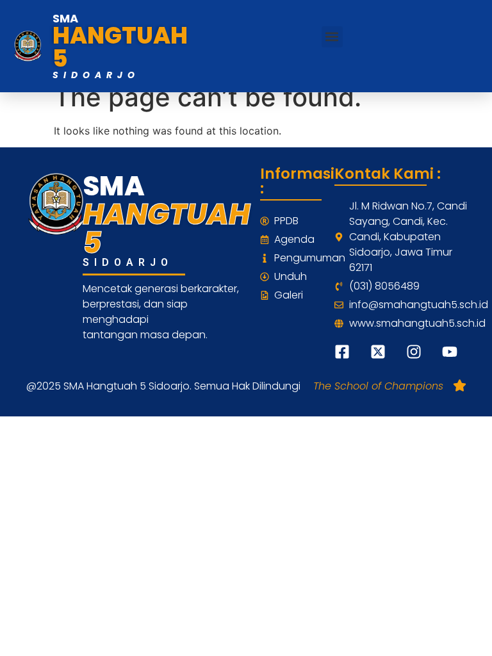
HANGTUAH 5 (120, 47)
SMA (65, 18)
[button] (332, 36)
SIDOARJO (96, 75)
